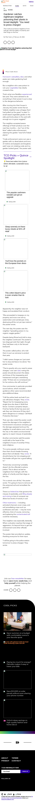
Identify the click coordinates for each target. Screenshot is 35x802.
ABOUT (4, 758)
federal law (14, 492)
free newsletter (17, 579)
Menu (31, 2)
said (18, 370)
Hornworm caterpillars (11, 77)
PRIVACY (5, 761)
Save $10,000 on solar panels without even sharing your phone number (19, 693)
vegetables (14, 88)
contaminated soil (23, 514)
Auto (24, 5)
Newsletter (7, 5)
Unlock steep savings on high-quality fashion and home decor (17, 723)
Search (26, 2)
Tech (31, 5)
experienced (27, 94)
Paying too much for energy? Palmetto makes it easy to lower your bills (19, 664)
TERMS (15, 758)
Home (17, 5)
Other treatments (9, 503)
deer (22, 77)
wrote (27, 400)
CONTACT (16, 761)
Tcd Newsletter (10, 767)
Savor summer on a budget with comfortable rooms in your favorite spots (18, 635)
